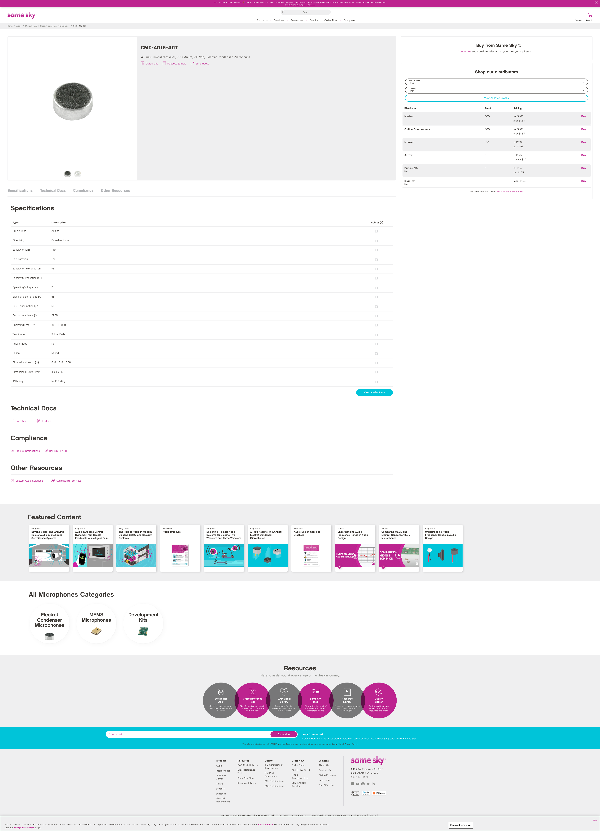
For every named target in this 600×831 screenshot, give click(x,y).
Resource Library (247, 783)
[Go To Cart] (589, 15)
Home (10, 26)
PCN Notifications (274, 781)
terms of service (317, 744)
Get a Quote (202, 63)
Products (262, 20)
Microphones (31, 26)
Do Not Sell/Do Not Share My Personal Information (338, 815)
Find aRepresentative (300, 776)
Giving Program (327, 775)
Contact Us (325, 770)
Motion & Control (221, 777)
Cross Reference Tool (246, 771)
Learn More (337, 744)
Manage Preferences (23, 827)
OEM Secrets (503, 191)
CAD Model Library (248, 765)
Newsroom (324, 780)
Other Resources (115, 190)
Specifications (20, 190)
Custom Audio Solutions (29, 480)
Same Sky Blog (246, 778)
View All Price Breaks (496, 98)
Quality (314, 20)
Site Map (283, 815)
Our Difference (327, 785)
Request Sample (176, 63)
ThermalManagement (223, 800)
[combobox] (306, 12)
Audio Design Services (68, 480)
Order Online (299, 765)
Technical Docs (53, 190)
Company (349, 20)
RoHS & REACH (58, 450)
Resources (297, 20)
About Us (324, 765)
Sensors (220, 788)
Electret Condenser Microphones (54, 26)
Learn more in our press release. (300, 5)
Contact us (464, 51)
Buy (583, 116)
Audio (19, 26)
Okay (595, 820)
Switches (221, 793)
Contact (578, 20)
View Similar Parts (374, 392)
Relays (219, 783)
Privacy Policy (351, 744)
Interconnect (223, 770)
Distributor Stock (301, 770)
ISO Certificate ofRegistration (274, 766)
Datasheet (152, 63)
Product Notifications (28, 450)
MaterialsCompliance (271, 774)
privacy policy (299, 744)
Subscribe (284, 734)
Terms (373, 815)
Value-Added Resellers (299, 784)
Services (279, 20)
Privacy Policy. (517, 191)
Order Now (330, 20)
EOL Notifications (274, 786)
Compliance (83, 190)
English (589, 20)
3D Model (46, 420)
